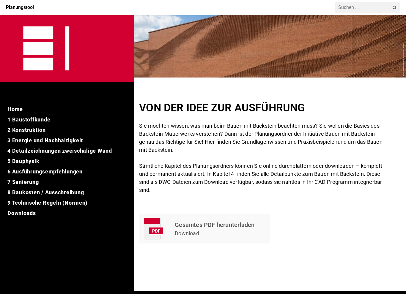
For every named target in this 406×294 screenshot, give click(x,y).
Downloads (21, 213)
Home (15, 109)
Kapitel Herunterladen (204, 229)
